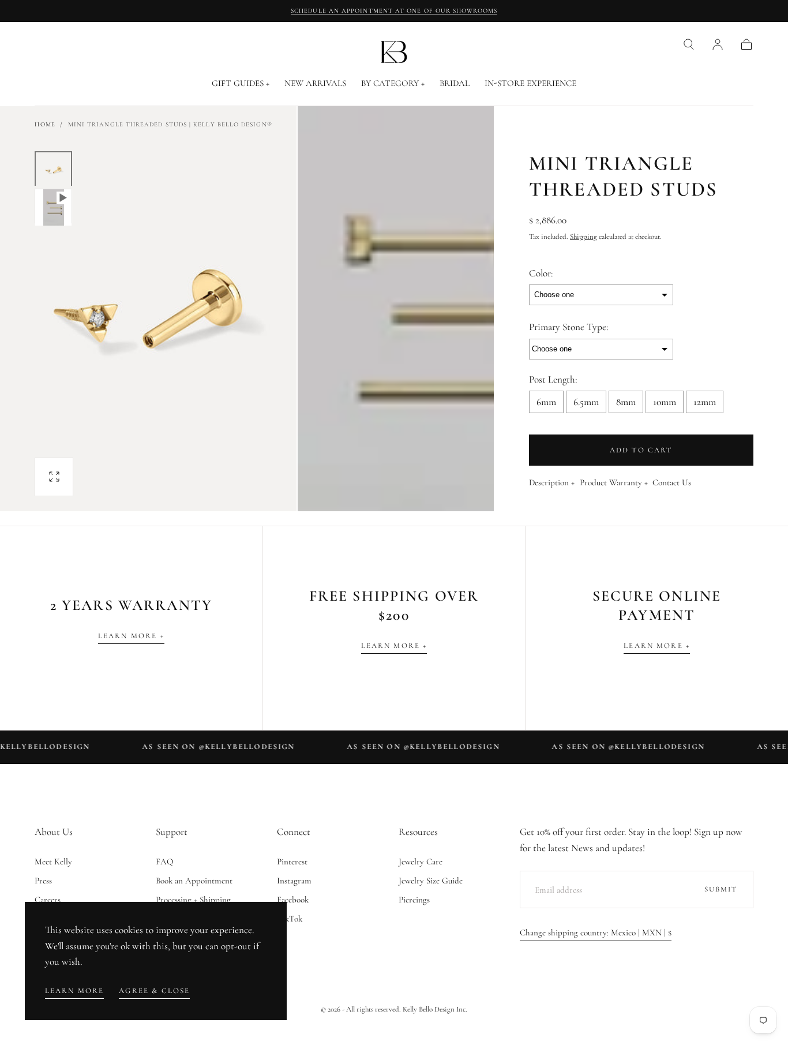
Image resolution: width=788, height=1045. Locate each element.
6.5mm (586, 402)
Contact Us (671, 483)
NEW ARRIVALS (315, 83)
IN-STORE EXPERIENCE (530, 83)
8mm (626, 402)
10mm (664, 402)
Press (43, 880)
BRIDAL (455, 83)
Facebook (293, 899)
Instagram (294, 880)
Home (45, 124)
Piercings (414, 899)
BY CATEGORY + (393, 83)
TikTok (289, 918)
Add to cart (641, 450)
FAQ (165, 861)
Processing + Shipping (193, 899)
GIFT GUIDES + (240, 83)
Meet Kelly (53, 861)
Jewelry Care (420, 861)
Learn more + (131, 636)
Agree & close (154, 990)
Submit (721, 889)
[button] (689, 44)
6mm (546, 402)
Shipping (583, 236)
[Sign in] (718, 44)
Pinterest (292, 861)
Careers (48, 899)
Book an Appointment (194, 880)
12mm (704, 402)
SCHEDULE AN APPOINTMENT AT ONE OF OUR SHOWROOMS (394, 10)
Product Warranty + (614, 483)
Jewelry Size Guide (431, 880)
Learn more (74, 990)
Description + (552, 483)
